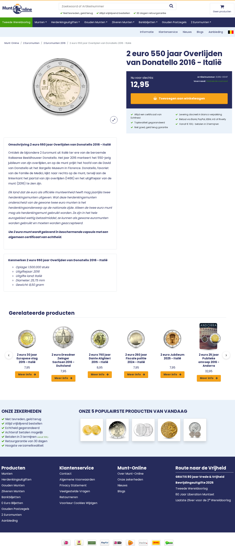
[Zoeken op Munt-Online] (171, 6)
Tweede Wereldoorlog (16, 22)
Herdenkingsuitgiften (16, 479)
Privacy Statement (73, 485)
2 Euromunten (31, 43)
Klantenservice (168, 32)
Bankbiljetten (11, 497)
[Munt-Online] (17, 9)
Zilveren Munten (13, 491)
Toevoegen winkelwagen (181, 98)
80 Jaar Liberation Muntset (195, 494)
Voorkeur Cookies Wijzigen (78, 503)
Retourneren (68, 497)
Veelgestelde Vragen (74, 491)
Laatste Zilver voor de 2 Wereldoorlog (203, 500)
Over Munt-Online (131, 474)
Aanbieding (216, 32)
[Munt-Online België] (231, 32)
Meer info (25, 374)
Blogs (200, 32)
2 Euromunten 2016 (55, 43)
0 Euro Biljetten (12, 503)
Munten (6, 474)
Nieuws (187, 32)
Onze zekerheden (130, 479)
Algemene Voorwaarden (77, 479)
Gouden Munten (13, 485)
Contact (65, 474)
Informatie (147, 32)
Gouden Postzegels (174, 22)
